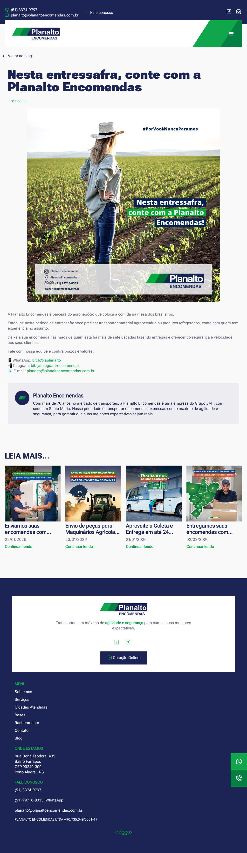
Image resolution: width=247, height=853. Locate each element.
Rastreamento (27, 722)
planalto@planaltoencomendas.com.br (60, 371)
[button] (231, 34)
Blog (18, 738)
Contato (21, 730)
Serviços (22, 699)
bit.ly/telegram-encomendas (55, 365)
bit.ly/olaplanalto (46, 360)
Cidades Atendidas (31, 707)
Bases (20, 715)
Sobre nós (23, 691)
